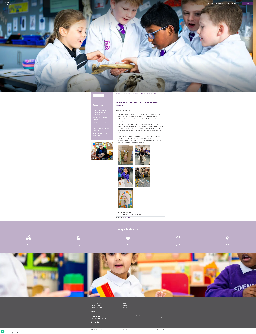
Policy (123, 329)
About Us (125, 303)
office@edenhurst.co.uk (100, 318)
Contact (125, 309)
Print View (125, 315)
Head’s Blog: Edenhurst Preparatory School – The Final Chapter (101, 112)
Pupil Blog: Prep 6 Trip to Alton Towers (101, 134)
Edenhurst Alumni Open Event (100, 124)
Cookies (132, 329)
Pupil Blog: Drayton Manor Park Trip (101, 129)
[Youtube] (232, 3)
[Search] (238, 3)
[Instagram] (230, 3)
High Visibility (139, 315)
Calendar (125, 307)
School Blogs (127, 217)
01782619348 (96, 316)
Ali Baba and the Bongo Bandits (100, 118)
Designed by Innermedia (158, 329)
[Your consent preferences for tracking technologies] (5, 331)
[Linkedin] (235, 3)
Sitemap (127, 329)
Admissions (125, 305)
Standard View (131, 315)
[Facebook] (228, 3)
